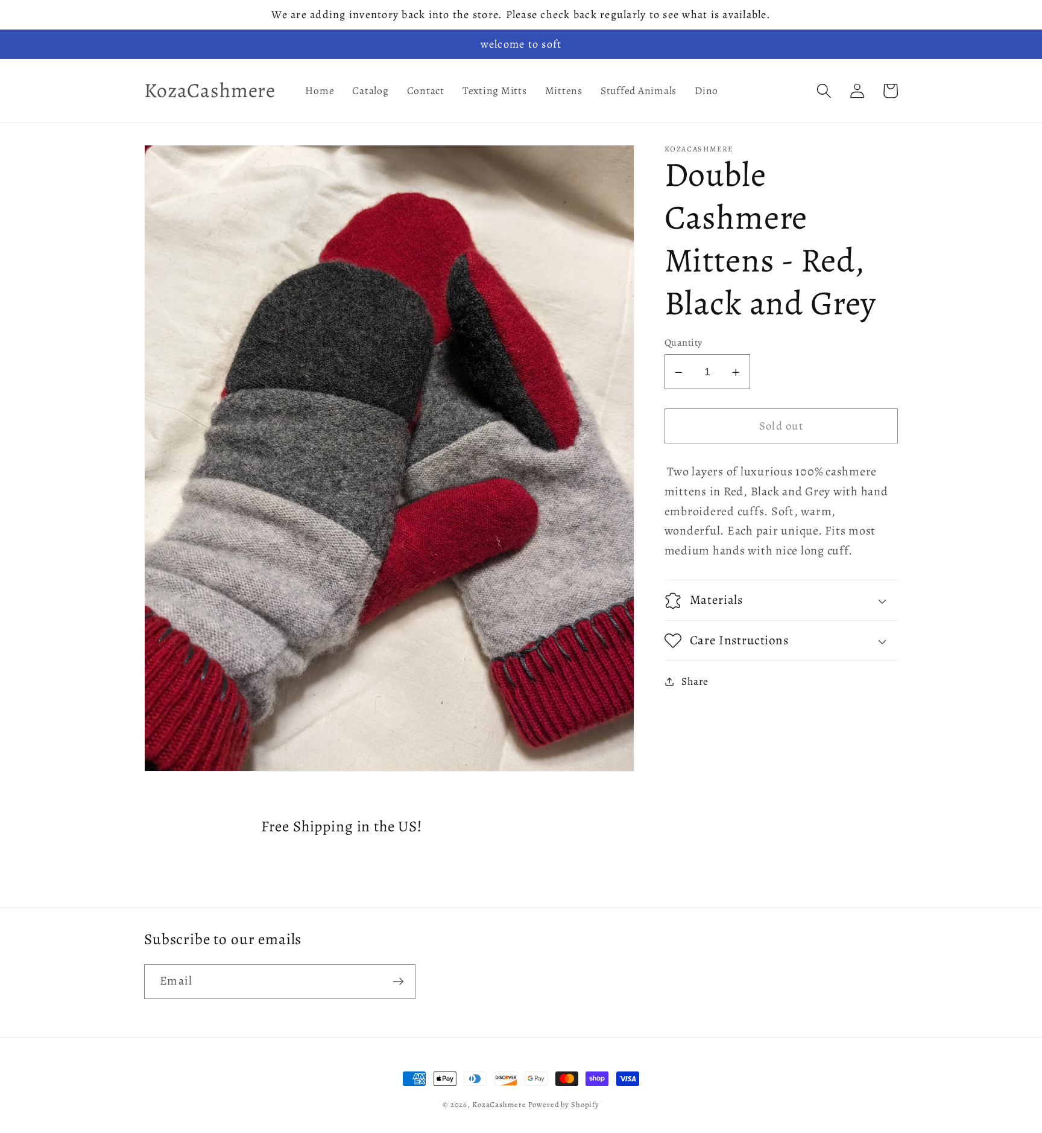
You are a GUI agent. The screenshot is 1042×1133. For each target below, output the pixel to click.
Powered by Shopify (563, 1104)
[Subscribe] (398, 981)
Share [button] (695, 681)
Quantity (684, 342)
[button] (824, 90)
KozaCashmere (499, 1104)
